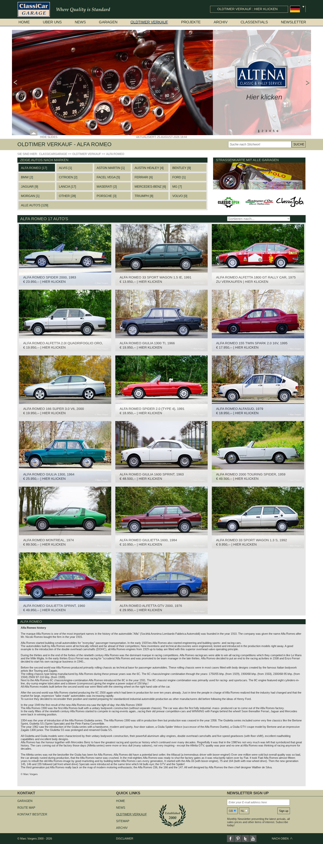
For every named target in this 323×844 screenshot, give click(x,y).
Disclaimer (124, 838)
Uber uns (52, 22)
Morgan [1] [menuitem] (30, 196)
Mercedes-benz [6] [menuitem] (150, 186)
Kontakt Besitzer (32, 814)
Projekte (191, 22)
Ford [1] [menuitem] (179, 177)
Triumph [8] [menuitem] (144, 196)
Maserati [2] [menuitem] (107, 186)
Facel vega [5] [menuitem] (108, 177)
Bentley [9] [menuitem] (181, 168)
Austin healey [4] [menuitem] (149, 168)
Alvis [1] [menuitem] (65, 168)
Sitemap (122, 821)
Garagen (108, 22)
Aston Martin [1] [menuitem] (111, 168)
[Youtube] (252, 838)
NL (242, 810)
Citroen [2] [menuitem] (68, 177)
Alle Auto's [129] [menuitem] (34, 205)
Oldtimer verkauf (149, 22)
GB (231, 810)
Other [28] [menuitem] (67, 196)
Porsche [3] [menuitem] (106, 196)
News (80, 22)
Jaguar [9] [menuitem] (29, 186)
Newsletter (293, 22)
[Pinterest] (238, 838)
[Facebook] (230, 838)
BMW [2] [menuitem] (27, 177)
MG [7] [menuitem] (177, 186)
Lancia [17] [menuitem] (67, 186)
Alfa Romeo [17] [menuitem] (34, 168)
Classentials (254, 22)
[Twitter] (245, 838)
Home (24, 22)
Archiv (220, 22)
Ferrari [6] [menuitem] (144, 177)
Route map (26, 807)
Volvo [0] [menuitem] (179, 196)
